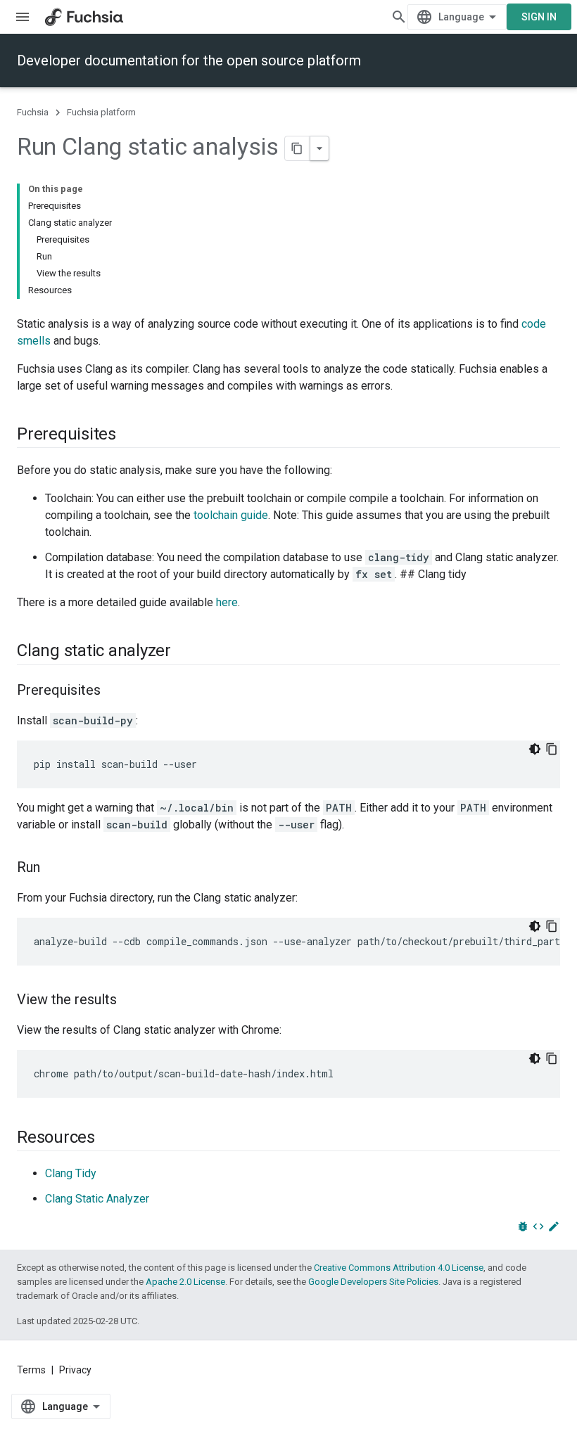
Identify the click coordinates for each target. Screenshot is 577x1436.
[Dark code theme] (534, 749)
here (227, 602)
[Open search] (399, 16)
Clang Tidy (70, 1173)
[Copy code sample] (551, 749)
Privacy (75, 1370)
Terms (31, 1370)
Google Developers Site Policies (373, 1281)
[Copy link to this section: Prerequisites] (130, 435)
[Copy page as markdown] (297, 148)
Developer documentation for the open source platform (189, 60)
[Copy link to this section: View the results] (131, 1000)
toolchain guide (231, 515)
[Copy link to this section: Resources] (109, 1138)
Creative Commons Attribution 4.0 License (398, 1267)
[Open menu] (22, 17)
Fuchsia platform (101, 112)
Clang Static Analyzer (97, 1198)
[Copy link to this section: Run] (54, 868)
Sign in (539, 17)
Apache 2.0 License (185, 1281)
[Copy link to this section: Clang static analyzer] (185, 651)
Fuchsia (33, 112)
